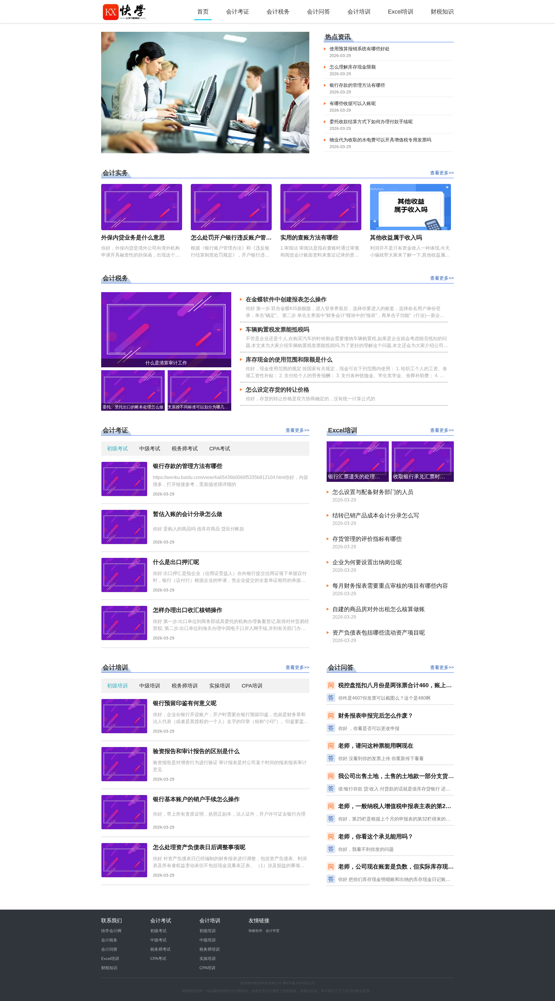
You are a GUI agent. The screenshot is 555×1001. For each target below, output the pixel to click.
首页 (203, 11)
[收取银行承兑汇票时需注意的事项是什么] (423, 461)
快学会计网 (111, 930)
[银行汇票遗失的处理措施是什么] (358, 461)
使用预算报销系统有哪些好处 (360, 48)
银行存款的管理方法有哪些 (357, 85)
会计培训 (359, 11)
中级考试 (149, 448)
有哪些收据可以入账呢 (353, 103)
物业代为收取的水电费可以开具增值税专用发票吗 (380, 139)
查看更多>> (442, 172)
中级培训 (149, 686)
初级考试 (117, 448)
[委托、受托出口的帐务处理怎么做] (133, 390)
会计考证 (237, 11)
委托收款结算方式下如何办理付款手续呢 (371, 121)
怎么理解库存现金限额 (353, 66)
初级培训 (117, 686)
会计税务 (278, 11)
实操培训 (219, 686)
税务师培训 (185, 686)
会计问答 (318, 11)
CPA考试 (219, 448)
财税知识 (442, 11)
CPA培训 (252, 686)
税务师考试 (185, 448)
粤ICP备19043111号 (299, 983)
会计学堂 (273, 931)
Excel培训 (400, 11)
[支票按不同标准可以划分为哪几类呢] (199, 390)
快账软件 (255, 931)
